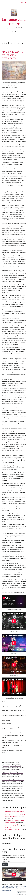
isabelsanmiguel (20, 781)
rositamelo (4, 793)
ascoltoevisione (5, 767)
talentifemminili (5, 795)
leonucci (12, 783)
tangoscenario (16, 795)
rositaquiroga (10, 793)
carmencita (18, 769)
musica (3, 788)
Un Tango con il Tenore (14, 21)
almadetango (6, 765)
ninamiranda (8, 788)
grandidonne (5, 781)
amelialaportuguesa (14, 765)
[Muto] (22, 880)
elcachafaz (11, 776)
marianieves (14, 785)
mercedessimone (6, 786)
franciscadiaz (21, 779)
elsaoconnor (11, 778)
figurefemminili (5, 779)
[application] (14, 874)
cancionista (8, 769)
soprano (21, 793)
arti (20, 765)
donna (22, 774)
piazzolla (17, 790)
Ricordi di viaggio (17, 884)
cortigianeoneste (5, 772)
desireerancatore (6, 774)
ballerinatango (20, 767)
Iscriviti (5, 864)
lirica (3, 785)
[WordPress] (15, 31)
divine (18, 774)
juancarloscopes (5, 783)
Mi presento (5, 884)
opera (22, 788)
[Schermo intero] (24, 880)
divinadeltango (13, 774)
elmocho (17, 776)
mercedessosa (13, 786)
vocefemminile (5, 799)
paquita (12, 790)
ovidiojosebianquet (6, 790)
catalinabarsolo (20, 771)
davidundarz (20, 772)
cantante (14, 769)
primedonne (4, 792)
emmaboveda (18, 778)
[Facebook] (13, 31)
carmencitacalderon (6, 771)
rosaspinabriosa (19, 792)
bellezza (4, 769)
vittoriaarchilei (20, 797)
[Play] (3, 880)
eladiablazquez (5, 776)
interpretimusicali (12, 781)
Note (10, 884)
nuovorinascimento (15, 788)
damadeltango (13, 772)
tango (10, 795)
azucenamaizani (13, 767)
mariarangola (21, 785)
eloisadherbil (5, 778)
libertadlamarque (18, 783)
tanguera (22, 795)
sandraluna (16, 793)
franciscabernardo (13, 779)
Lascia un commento (8, 801)
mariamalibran (8, 785)
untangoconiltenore (12, 797)
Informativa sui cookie (6, 890)
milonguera (20, 786)
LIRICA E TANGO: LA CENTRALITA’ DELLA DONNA (12, 55)
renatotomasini (11, 792)
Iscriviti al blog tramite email (13, 850)
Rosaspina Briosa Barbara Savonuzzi (11, 762)
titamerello (4, 797)
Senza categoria (16, 764)
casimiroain (14, 771)
